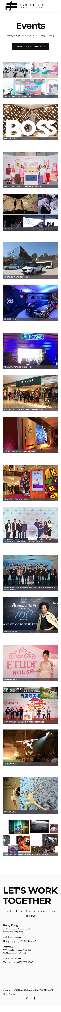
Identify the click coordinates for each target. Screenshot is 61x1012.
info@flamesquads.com (12, 937)
